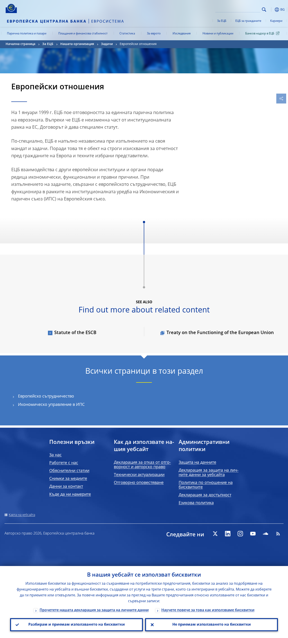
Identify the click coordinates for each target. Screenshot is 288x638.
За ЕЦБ (221, 21)
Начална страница (20, 44)
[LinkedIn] (227, 533)
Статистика (127, 33)
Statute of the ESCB (75, 333)
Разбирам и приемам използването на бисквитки (76, 625)
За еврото (154, 33)
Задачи (107, 44)
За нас (55, 455)
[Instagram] (240, 533)
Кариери (276, 21)
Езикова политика (196, 503)
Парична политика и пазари (26, 33)
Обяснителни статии (69, 471)
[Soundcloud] (265, 533)
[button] (271, 9)
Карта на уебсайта (22, 515)
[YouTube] (253, 533)
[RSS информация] (278, 533)
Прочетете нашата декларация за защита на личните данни (94, 610)
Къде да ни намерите (70, 494)
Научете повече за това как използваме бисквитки (207, 610)
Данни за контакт (66, 487)
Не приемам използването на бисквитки (211, 625)
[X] (215, 533)
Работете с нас (63, 463)
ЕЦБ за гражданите (248, 21)
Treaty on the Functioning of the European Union (220, 333)
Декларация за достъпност (205, 495)
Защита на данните (197, 463)
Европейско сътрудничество (46, 396)
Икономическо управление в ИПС (51, 405)
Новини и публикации (217, 33)
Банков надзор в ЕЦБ (259, 33)
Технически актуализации (139, 475)
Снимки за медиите (68, 479)
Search (264, 9)
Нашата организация (77, 44)
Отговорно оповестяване (139, 483)
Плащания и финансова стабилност (83, 33)
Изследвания (182, 33)
